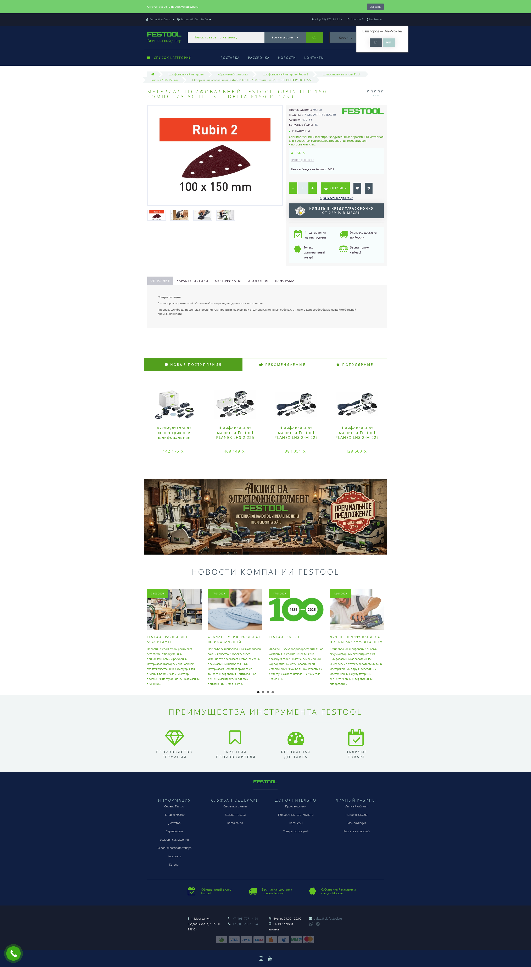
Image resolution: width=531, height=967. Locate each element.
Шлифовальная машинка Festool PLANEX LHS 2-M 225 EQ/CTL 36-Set (296, 435)
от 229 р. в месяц (341, 210)
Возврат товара (235, 815)
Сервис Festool (174, 806)
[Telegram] (318, 924)
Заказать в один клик (338, 198)
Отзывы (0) (258, 281)
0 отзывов (374, 95)
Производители (295, 806)
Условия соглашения (174, 840)
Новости (287, 57)
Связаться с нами (235, 806)
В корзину (337, 188)
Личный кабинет (356, 806)
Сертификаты (228, 281)
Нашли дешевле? (302, 160)
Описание (160, 281)
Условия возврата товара (174, 848)
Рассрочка (259, 57)
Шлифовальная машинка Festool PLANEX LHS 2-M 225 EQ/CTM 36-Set (357, 435)
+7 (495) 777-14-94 (245, 918)
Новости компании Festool (265, 571)
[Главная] (152, 74)
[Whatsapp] (311, 923)
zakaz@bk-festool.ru (328, 918)
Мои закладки (356, 823)
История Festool (174, 815)
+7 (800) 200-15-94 (245, 924)
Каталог (174, 864)
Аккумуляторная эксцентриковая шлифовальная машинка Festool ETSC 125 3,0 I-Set (174, 437)
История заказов (357, 815)
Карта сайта (235, 823)
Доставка (230, 57)
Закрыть (375, 7)
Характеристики (192, 281)
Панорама (285, 281)
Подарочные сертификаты (296, 815)
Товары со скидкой (295, 831)
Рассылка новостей (356, 831)
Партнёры (296, 823)
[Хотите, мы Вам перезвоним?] (13, 953)
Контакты (314, 57)
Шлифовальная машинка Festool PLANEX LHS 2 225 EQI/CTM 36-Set (235, 435)
